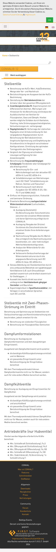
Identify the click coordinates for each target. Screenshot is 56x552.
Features (25, 472)
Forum (25, 507)
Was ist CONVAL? (25, 469)
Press (25, 494)
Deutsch (46, 27)
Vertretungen (25, 498)
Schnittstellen (25, 475)
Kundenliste (25, 511)
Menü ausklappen (18, 75)
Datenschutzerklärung (13, 14)
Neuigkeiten (25, 491)
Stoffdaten (25, 478)
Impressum (30, 14)
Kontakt (25, 514)
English (53, 27)
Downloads (25, 488)
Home (4, 55)
